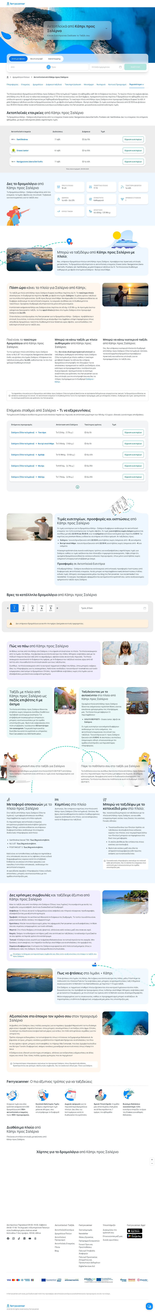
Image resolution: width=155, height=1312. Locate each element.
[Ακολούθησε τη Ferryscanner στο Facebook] (8, 1238)
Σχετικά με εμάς (85, 1230)
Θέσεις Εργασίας (86, 1237)
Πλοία (57, 1247)
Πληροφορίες (12, 84)
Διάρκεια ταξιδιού (54, 84)
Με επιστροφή (36, 59)
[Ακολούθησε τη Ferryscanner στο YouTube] (29, 1238)
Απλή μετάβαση (18, 59)
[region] (77, 1188)
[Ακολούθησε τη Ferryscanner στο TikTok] (19, 1238)
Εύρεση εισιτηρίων (133, 139)
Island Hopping (54, 59)
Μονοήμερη (89, 84)
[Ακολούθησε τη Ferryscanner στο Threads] (35, 1238)
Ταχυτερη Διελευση (73, 84)
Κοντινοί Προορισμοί (117, 84)
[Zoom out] (152, 1163)
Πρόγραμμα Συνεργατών (89, 1241)
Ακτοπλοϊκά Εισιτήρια (64, 1230)
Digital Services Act (87, 1266)
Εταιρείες (25, 84)
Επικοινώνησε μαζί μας (113, 1236)
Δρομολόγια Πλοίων (63, 1233)
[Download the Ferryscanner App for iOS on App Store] (134, 1231)
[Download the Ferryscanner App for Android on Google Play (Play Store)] (134, 1236)
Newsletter (83, 1233)
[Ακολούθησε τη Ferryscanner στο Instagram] (13, 1238)
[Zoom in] (152, 1159)
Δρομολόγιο (38, 84)
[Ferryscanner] (16, 3)
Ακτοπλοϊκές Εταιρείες (65, 1243)
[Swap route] (49, 67)
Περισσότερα (135, 84)
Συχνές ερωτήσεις (110, 1240)
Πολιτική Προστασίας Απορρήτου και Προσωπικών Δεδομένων (89, 1260)
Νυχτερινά (101, 84)
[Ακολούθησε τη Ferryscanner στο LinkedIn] (24, 1238)
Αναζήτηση (135, 67)
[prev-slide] (8, 608)
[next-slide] (57, 608)
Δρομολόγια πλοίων (21, 77)
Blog (57, 1251)
